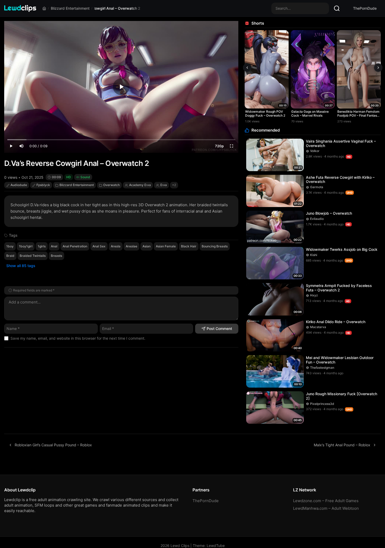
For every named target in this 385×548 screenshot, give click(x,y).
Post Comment (219, 328)
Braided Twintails (33, 256)
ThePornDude (365, 8)
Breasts (56, 256)
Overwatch (111, 185)
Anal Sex (99, 246)
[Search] (337, 8)
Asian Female (166, 246)
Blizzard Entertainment (70, 8)
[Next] (378, 67)
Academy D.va (140, 185)
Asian (146, 246)
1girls (42, 246)
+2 (174, 185)
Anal (54, 246)
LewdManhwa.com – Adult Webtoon (326, 508)
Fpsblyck (43, 185)
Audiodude (18, 185)
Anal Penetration (75, 246)
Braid (10, 256)
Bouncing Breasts (215, 246)
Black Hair (188, 246)
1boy (10, 246)
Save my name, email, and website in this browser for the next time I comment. (77, 338)
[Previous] (247, 67)
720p (219, 146)
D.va (163, 185)
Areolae (131, 246)
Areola (115, 246)
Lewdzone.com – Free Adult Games (326, 500)
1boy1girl (25, 246)
